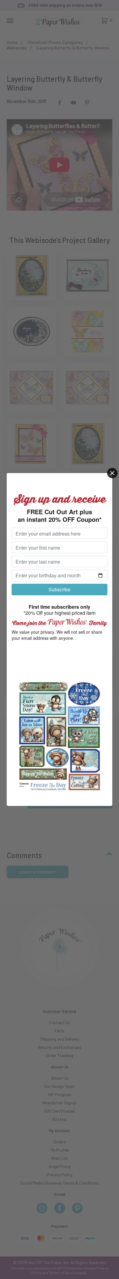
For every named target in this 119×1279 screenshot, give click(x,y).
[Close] (112, 473)
